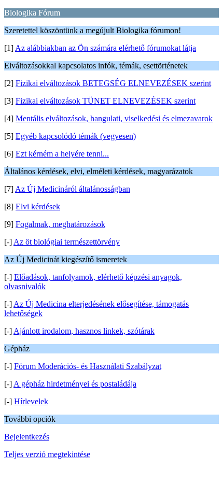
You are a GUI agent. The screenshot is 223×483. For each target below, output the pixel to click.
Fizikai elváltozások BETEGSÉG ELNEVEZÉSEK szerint (113, 83)
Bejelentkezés (26, 436)
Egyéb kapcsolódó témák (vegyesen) (76, 136)
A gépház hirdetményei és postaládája (74, 383)
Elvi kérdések (38, 206)
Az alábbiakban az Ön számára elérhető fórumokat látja (105, 48)
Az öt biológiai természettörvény (66, 241)
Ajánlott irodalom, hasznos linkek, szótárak (84, 330)
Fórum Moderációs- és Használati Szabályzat (87, 366)
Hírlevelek (31, 401)
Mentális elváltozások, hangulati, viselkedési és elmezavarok (114, 118)
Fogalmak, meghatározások (60, 224)
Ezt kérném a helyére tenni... (62, 153)
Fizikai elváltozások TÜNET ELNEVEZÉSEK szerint (106, 100)
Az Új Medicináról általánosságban (72, 188)
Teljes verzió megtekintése (47, 454)
